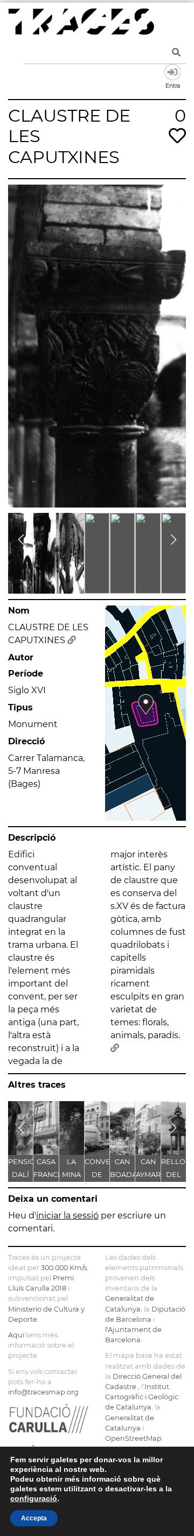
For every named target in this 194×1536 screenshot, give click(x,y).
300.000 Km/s (64, 1268)
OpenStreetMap (133, 1438)
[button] (20, 540)
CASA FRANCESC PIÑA (52, 1175)
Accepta (34, 1518)
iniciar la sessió (67, 1215)
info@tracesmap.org (43, 1392)
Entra (172, 72)
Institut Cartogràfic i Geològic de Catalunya (141, 1397)
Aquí (16, 1335)
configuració (33, 1498)
